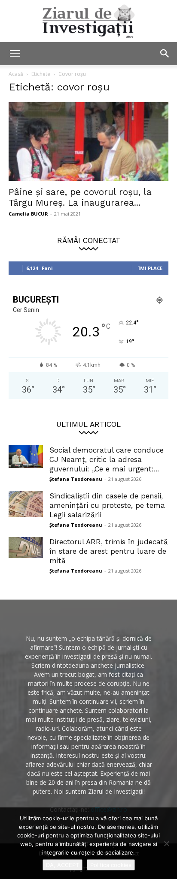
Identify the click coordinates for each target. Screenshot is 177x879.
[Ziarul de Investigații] (88, 21)
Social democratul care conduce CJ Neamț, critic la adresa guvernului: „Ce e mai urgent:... (106, 459)
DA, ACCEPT (62, 864)
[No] (166, 843)
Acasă (16, 74)
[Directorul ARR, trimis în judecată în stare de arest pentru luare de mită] (26, 547)
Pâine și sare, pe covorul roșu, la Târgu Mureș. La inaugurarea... (80, 197)
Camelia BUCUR (28, 213)
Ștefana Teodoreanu (75, 479)
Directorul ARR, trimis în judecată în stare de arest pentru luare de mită (108, 551)
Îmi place (150, 268)
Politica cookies (110, 864)
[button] (14, 53)
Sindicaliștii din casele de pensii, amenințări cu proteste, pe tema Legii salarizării (107, 505)
